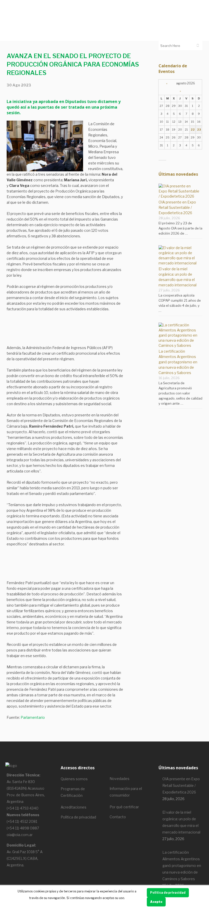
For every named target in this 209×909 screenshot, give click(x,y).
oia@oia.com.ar (20, 835)
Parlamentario (33, 717)
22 (193, 129)
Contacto (118, 817)
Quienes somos (74, 779)
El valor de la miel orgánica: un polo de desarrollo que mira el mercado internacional (181, 822)
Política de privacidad (78, 817)
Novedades (119, 778)
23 (199, 129)
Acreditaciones (73, 807)
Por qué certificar (124, 807)
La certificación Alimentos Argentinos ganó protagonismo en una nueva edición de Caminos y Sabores (178, 362)
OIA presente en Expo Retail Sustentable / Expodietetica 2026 (177, 207)
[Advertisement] (65, 332)
